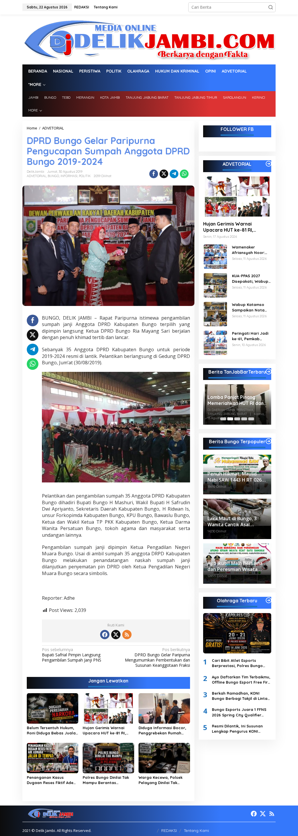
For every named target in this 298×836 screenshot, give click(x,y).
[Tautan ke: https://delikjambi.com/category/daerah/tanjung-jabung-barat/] (268, 371)
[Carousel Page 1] (223, 418)
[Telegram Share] (174, 174)
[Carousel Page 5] (251, 418)
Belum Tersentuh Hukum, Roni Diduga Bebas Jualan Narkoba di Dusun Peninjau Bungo (52, 730)
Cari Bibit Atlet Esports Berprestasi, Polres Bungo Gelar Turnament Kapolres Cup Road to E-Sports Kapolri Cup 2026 (241, 663)
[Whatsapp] (184, 174)
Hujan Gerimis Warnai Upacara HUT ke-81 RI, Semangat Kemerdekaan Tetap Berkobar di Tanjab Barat (107, 730)
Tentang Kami (196, 830)
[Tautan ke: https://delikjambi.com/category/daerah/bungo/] (268, 441)
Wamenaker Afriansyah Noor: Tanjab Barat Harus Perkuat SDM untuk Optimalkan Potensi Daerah (251, 250)
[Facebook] (104, 634)
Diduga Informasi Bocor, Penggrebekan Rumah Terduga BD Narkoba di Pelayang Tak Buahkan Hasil (162, 730)
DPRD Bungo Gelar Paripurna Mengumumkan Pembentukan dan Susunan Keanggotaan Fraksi (157, 657)
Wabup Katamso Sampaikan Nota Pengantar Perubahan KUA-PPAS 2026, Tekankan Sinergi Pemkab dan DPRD (249, 307)
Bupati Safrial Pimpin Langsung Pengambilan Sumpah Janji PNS (71, 655)
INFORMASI (69, 176)
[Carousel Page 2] (230, 418)
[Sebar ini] (153, 174)
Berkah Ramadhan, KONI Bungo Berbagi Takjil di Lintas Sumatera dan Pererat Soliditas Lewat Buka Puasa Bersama (240, 696)
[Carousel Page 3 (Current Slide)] (237, 418)
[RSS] (127, 634)
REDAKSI (169, 830)
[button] (271, 7)
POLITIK (85, 176)
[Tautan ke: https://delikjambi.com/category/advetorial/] (268, 163)
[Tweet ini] (163, 174)
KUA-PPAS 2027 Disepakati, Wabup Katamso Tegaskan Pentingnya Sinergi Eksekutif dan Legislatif (250, 278)
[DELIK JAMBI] (149, 39)
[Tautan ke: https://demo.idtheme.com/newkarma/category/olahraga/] (268, 600)
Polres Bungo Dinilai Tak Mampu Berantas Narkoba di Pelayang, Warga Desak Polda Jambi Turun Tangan (106, 780)
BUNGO (53, 176)
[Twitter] (115, 634)
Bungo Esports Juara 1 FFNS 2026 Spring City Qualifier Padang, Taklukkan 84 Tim (239, 712)
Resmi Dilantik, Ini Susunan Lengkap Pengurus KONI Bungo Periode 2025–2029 (237, 729)
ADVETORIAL (36, 176)
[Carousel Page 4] (244, 418)
